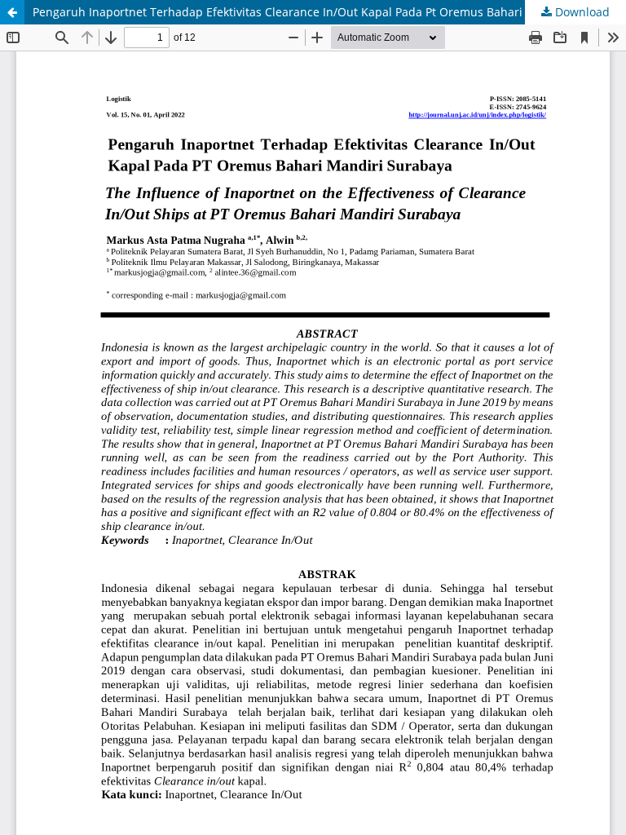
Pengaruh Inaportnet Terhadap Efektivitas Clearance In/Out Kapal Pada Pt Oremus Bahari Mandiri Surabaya (328, 12)
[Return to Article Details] (12, 12)
